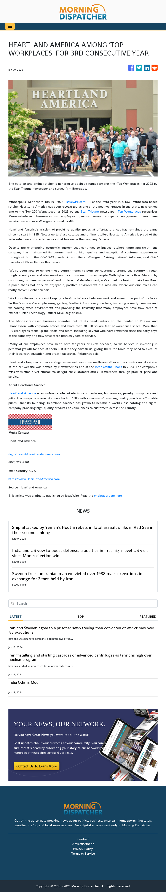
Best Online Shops (108, 367)
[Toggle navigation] (10, 26)
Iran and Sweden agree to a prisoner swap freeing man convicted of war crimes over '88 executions (81, 630)
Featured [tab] (148, 616)
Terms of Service (83, 853)
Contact (83, 839)
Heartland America (22, 393)
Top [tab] (80, 616)
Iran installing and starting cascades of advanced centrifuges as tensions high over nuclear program (80, 657)
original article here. (108, 495)
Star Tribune (90, 211)
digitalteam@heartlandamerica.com (34, 454)
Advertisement (83, 844)
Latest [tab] (16, 616)
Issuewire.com (75, 202)
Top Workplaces (129, 211)
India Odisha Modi (23, 682)
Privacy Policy (83, 849)
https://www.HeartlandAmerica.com (34, 479)
